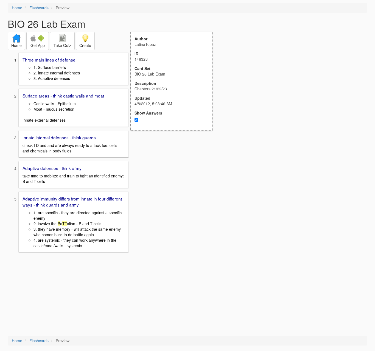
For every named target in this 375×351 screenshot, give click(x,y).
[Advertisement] (174, 184)
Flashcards (39, 7)
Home (17, 7)
